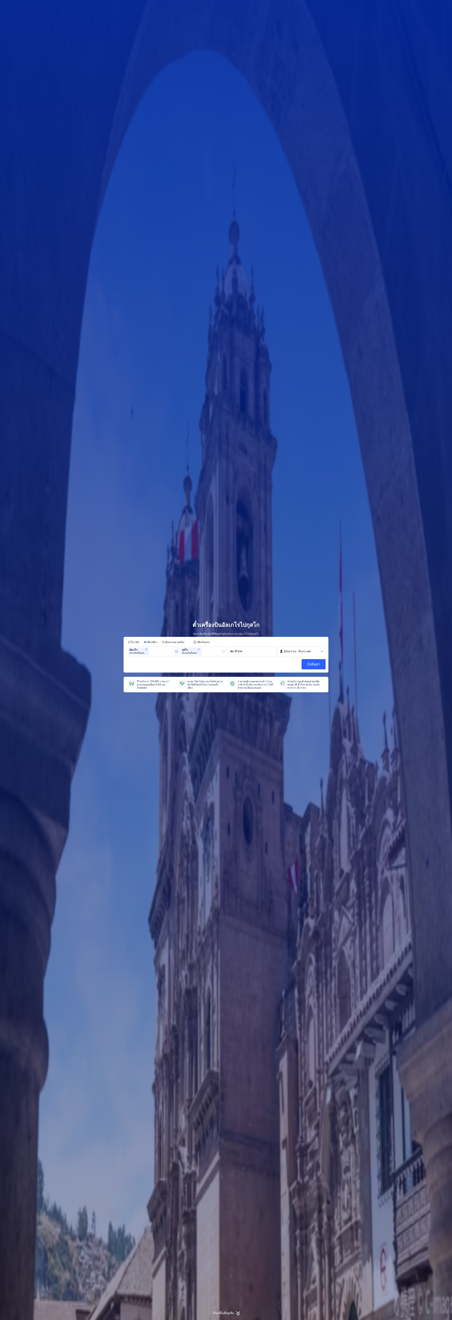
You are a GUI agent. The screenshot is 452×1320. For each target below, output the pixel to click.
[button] (373, 6)
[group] (151, 651)
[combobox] (151, 651)
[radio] (133, 642)
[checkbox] (201, 642)
